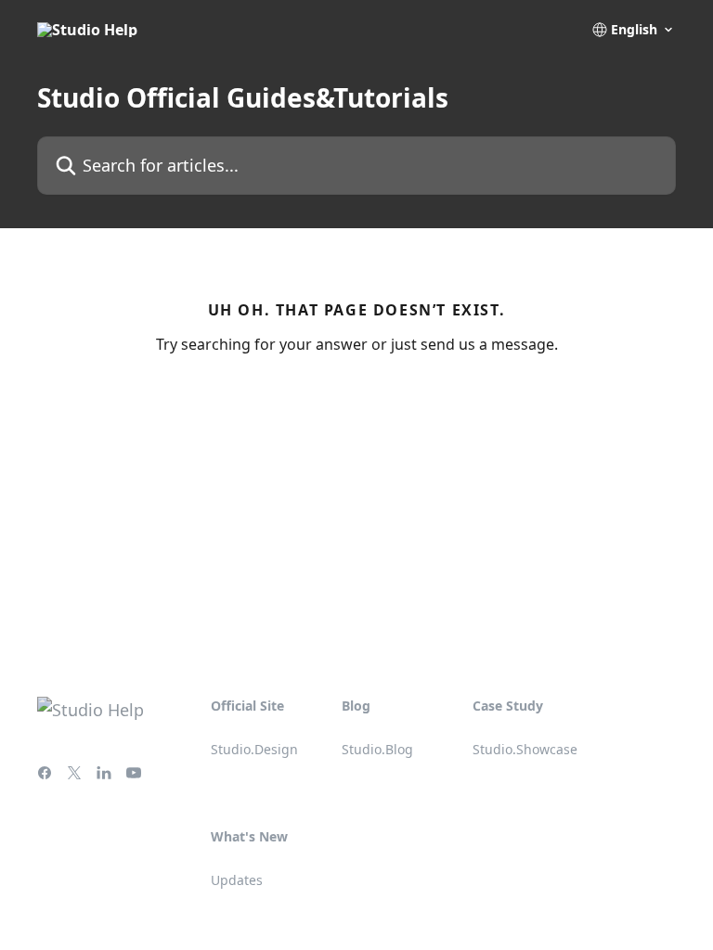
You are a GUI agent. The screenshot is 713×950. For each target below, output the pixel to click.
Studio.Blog (377, 749)
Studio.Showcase (525, 749)
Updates (237, 880)
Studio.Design (254, 749)
